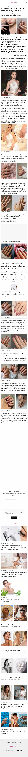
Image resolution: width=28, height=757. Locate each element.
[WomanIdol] (14, 2)
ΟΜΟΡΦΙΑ (12, 291)
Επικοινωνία (13, 742)
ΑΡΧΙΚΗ (8, 742)
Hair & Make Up (4, 622)
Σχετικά (19, 742)
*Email (3, 502)
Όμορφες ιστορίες (6, 291)
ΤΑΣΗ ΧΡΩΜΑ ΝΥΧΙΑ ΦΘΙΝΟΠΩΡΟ (12, 429)
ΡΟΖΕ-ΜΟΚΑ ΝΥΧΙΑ (22, 427)
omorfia (8, 427)
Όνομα (3, 498)
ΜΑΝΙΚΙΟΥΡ (14, 427)
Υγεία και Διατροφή (9, 570)
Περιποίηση (7, 597)
